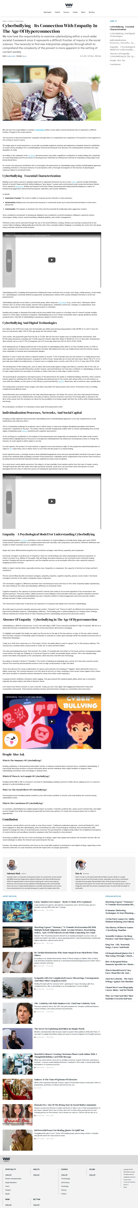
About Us (126, 1184)
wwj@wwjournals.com (129, 1177)
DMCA (125, 1187)
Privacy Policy (127, 1179)
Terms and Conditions (129, 1182)
